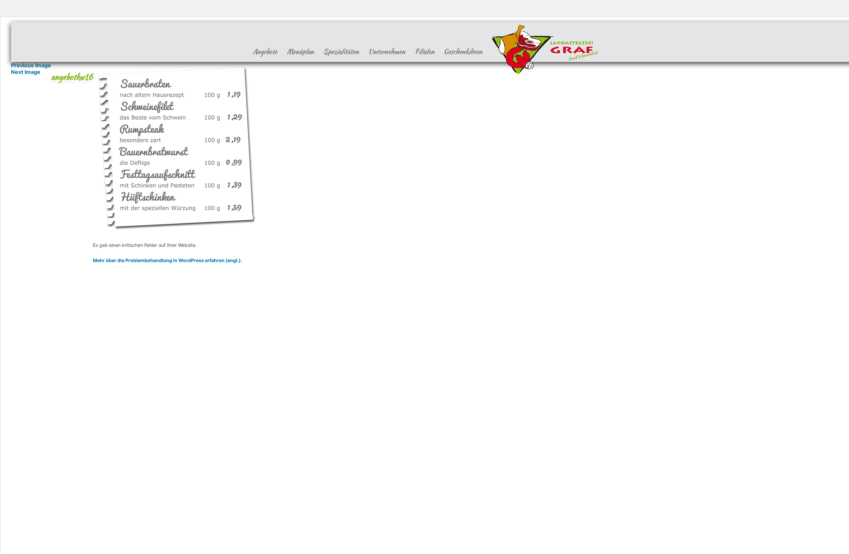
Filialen (424, 51)
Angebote (265, 51)
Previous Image (31, 65)
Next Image (25, 72)
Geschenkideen (463, 51)
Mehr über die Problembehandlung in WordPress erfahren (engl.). (167, 260)
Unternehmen (386, 51)
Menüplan (300, 51)
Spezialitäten (341, 51)
